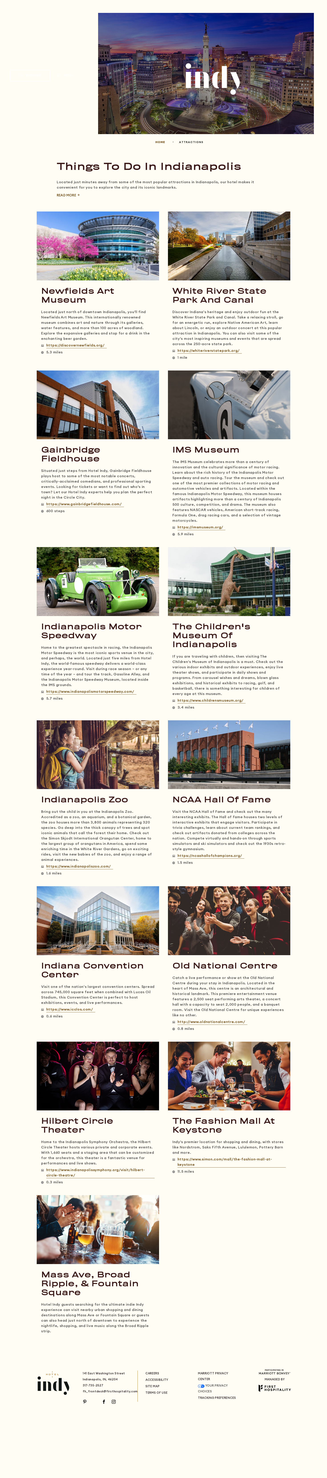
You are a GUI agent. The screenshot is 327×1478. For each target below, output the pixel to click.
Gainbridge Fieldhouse (70, 455)
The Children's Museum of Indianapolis (211, 636)
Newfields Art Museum (77, 296)
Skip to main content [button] (24, 3)
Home (160, 142)
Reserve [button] (37, 77)
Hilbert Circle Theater (77, 1126)
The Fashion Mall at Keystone (223, 1126)
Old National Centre (225, 966)
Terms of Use (156, 1392)
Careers (152, 1373)
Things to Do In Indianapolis (149, 167)
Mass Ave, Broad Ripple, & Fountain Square (90, 1284)
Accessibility (156, 1380)
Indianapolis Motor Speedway (91, 632)
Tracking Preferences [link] (217, 1398)
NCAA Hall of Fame (221, 800)
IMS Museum (206, 450)
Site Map (152, 1386)
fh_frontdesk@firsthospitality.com (110, 1391)
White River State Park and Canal (219, 296)
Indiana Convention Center (92, 971)
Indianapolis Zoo (84, 800)
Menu (68, 76)
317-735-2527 (93, 1385)
